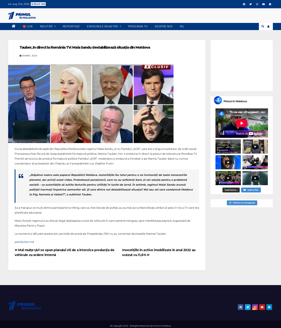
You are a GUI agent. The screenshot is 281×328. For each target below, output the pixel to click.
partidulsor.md (24, 241)
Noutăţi (47, 26)
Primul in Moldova (162, 326)
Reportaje (71, 26)
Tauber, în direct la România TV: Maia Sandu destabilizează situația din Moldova (85, 47)
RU (182, 26)
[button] (262, 26)
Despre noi (164, 26)
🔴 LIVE (28, 26)
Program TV (138, 26)
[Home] (13, 26)
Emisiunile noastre (103, 26)
